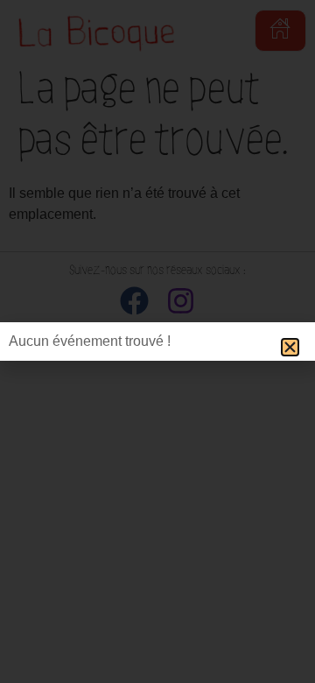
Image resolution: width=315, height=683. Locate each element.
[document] (157, 341)
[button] (290, 347)
